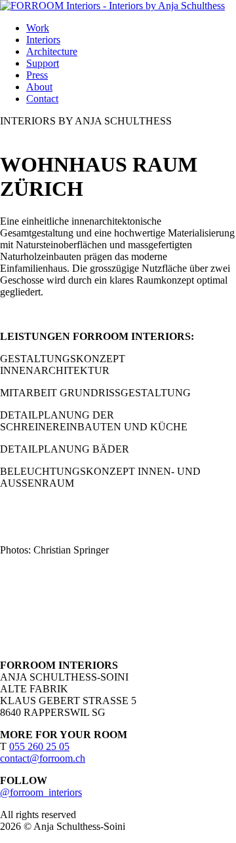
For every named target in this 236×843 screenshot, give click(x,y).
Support (42, 63)
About (39, 86)
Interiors (43, 39)
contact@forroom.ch (42, 758)
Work (37, 27)
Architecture (51, 51)
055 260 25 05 (39, 746)
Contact (42, 98)
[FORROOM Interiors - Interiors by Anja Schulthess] (112, 5)
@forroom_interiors (41, 792)
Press (37, 75)
